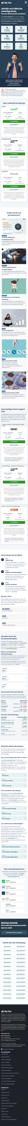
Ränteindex (16, 704)
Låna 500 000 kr (20, 994)
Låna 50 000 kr (21, 958)
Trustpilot (13, 1043)
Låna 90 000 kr (21, 974)
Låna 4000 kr (7, 958)
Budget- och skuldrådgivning (8, 1119)
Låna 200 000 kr (20, 982)
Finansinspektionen (9, 760)
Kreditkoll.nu (11, 838)
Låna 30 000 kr (7, 998)
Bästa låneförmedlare (7, 1067)
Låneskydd (4, 1114)
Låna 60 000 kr (21, 962)
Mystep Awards (5, 1100)
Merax (3, 726)
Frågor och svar (5, 1095)
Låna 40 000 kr (21, 950)
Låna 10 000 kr (7, 982)
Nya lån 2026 (4, 1054)
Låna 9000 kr (7, 978)
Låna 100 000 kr (21, 978)
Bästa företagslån (6, 1070)
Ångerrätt (4, 1108)
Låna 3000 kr (7, 954)
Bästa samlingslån (6, 1059)
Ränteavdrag (4, 1111)
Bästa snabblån (5, 1062)
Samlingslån (4, 706)
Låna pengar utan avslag (7, 1076)
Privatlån (3, 702)
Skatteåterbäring (5, 1116)
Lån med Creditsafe (6, 1078)
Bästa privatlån (5, 1057)
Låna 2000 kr (7, 950)
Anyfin (3, 733)
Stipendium (4, 1098)
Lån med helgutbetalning (7, 1084)
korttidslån (14, 800)
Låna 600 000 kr (20, 998)
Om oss (3, 1089)
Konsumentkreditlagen (7, 1106)
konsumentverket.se (18, 95)
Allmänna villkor (5, 1092)
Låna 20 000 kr (7, 990)
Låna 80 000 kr (21, 970)
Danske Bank (4, 730)
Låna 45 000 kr (21, 954)
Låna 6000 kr (7, 966)
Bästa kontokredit (6, 1065)
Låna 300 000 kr (20, 986)
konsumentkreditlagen (11, 661)
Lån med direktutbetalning (8, 1081)
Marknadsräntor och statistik (9, 1103)
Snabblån (3, 709)
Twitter (8, 1043)
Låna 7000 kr (7, 970)
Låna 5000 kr (7, 962)
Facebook (3, 1043)
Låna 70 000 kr (21, 966)
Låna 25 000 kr (7, 994)
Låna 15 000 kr (7, 986)
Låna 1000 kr (7, 946)
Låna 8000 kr (7, 974)
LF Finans (3, 719)
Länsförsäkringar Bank (7, 722)
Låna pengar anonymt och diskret (10, 1073)
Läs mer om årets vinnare (14, 932)
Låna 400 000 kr (20, 990)
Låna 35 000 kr (21, 946)
